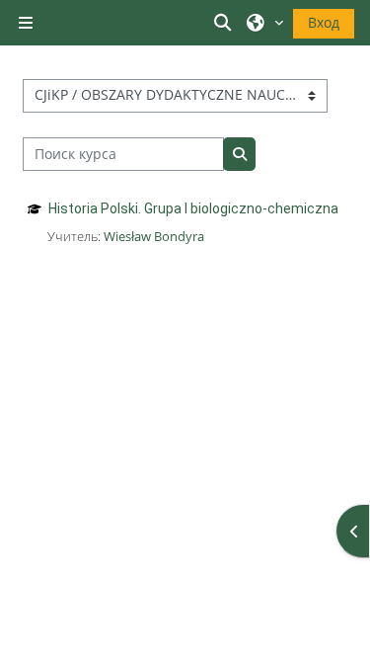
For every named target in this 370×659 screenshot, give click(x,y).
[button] (226, 23)
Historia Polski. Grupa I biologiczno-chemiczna (193, 208)
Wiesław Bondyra (154, 236)
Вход (323, 22)
